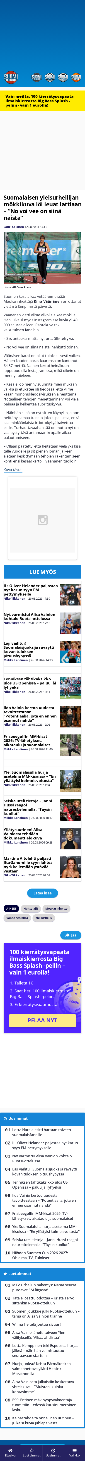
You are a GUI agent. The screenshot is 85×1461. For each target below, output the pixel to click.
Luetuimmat (19, 1273)
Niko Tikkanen (14, 598)
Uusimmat (18, 1118)
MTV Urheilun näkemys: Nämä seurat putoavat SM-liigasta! (44, 1287)
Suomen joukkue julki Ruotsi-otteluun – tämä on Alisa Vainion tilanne (46, 1314)
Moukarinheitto (56, 908)
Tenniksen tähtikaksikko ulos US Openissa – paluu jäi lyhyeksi (30, 683)
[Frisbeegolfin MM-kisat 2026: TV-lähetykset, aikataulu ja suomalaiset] (70, 745)
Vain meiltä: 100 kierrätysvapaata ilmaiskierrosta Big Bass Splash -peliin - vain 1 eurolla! (39, 101)
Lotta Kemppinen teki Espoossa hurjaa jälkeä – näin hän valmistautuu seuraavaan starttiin (45, 1350)
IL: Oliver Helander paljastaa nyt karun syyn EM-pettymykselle (31, 590)
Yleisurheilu (43, 918)
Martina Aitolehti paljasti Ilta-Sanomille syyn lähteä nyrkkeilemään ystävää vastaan (28, 865)
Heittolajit (31, 908)
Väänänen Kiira (17, 918)
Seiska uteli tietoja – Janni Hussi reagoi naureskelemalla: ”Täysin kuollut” (28, 807)
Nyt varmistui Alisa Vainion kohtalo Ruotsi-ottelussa (29, 616)
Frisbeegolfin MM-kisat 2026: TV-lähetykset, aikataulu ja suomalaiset (27, 740)
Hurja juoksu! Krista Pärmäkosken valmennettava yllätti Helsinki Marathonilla (41, 1368)
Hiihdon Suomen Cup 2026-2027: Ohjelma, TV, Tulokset (40, 1255)
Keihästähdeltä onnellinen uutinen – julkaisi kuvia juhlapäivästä (43, 1420)
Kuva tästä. (13, 469)
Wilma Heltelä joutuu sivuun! (36, 1324)
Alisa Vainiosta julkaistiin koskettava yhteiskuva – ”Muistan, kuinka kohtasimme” (43, 1386)
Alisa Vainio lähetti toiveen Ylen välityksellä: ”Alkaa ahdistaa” (38, 1335)
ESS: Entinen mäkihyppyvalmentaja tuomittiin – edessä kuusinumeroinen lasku (44, 1404)
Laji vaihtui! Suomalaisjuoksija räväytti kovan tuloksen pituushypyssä (29, 649)
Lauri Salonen (14, 227)
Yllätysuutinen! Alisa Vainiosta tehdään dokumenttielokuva (23, 834)
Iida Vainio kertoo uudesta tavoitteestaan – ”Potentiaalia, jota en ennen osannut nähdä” (30, 714)
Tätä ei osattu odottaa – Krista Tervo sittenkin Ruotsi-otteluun (43, 1301)
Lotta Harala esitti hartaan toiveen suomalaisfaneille (41, 1132)
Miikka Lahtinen (16, 660)
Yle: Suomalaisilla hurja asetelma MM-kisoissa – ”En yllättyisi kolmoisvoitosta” (30, 776)
